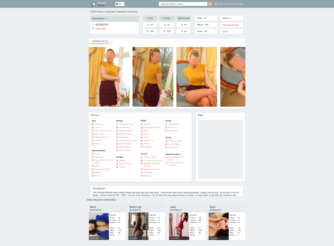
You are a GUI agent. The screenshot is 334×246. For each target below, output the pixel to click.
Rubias (225, 31)
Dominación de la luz (152, 127)
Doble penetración (102, 137)
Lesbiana (122, 167)
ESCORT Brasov (97, 12)
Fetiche (97, 144)
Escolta (97, 154)
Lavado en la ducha (102, 169)
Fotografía (99, 157)
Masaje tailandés (125, 134)
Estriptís (122, 160)
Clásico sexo (99, 124)
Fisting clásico (173, 124)
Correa (146, 137)
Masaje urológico (125, 131)
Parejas (97, 166)
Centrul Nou (110, 12)
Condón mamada (150, 157)
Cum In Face (172, 147)
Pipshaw (98, 172)
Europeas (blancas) (230, 25)
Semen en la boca (175, 141)
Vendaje (147, 144)
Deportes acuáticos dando (175, 158)
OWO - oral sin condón (103, 131)
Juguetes (98, 140)
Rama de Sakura (125, 150)
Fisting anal (172, 127)
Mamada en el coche (151, 169)
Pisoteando (148, 147)
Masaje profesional (126, 124)
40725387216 (101, 24)
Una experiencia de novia (153, 160)
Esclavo (147, 134)
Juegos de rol (149, 140)
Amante (147, 124)
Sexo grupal (99, 134)
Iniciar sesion (230, 4)
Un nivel (98, 127)
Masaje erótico (124, 127)
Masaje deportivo (125, 144)
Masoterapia (124, 137)
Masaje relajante (125, 147)
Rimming (98, 176)
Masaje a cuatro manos (128, 140)
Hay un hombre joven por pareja (104, 161)
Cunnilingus (148, 172)
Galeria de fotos (100, 41)
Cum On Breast (173, 144)
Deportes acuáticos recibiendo (175, 164)
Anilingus (147, 176)
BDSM (146, 131)
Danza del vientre (125, 164)
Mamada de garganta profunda (152, 164)
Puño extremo (173, 131)
